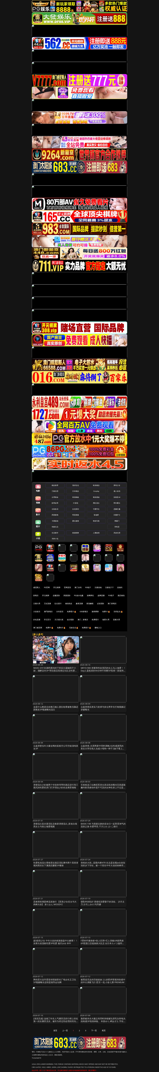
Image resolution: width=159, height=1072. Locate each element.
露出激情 (75, 521)
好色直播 (36, 619)
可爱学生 (96, 509)
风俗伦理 (117, 533)
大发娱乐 (36, 611)
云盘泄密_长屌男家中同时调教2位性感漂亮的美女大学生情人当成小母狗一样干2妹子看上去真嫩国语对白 (103, 748)
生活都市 (55, 533)
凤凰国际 (67, 595)
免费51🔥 (106, 611)
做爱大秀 (105, 619)
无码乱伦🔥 (118, 611)
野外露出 (117, 503)
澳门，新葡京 (83, 619)
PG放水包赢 (78, 595)
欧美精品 (96, 485)
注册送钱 (98, 587)
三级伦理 (55, 491)
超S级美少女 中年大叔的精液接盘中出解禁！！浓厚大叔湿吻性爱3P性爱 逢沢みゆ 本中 (55, 942)
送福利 (119, 587)
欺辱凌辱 (55, 503)
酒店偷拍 (121, 595)
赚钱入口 (98, 627)
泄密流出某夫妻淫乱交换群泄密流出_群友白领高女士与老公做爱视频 (55, 825)
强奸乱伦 (75, 485)
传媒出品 (55, 527)
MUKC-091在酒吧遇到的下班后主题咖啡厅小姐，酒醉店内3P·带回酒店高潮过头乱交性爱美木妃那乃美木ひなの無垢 (55, 670)
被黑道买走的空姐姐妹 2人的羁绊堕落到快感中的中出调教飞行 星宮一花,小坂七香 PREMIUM (103, 981)
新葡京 (36, 595)
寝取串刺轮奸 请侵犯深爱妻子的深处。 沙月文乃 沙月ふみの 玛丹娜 (102, 903)
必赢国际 (56, 595)
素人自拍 (117, 491)
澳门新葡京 (112, 603)
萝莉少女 (117, 485)
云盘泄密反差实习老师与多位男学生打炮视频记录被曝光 (103, 708)
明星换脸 (75, 515)
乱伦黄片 (58, 603)
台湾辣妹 (55, 497)
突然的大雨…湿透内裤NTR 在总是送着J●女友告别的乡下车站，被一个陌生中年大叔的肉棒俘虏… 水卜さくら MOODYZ (103, 865)
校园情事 (75, 533)
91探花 (75, 503)
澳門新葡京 (48, 611)
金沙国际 (70, 619)
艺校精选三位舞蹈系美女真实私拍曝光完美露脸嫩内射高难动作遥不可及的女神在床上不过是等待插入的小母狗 (103, 787)
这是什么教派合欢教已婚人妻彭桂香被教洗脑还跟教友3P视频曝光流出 (55, 708)
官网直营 (67, 587)
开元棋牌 (56, 587)
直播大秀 (116, 619)
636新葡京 (84, 611)
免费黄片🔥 (86, 627)
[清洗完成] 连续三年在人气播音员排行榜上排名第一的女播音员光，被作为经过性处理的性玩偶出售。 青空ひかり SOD (55, 1021)
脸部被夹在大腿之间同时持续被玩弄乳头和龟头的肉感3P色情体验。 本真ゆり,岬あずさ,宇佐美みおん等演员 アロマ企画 (103, 1021)
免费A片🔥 (61, 627)
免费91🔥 (49, 627)
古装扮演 (55, 509)
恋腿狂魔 (117, 509)
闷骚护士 (117, 515)
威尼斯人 (36, 587)
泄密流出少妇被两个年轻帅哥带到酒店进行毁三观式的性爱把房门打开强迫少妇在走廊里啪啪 (55, 786)
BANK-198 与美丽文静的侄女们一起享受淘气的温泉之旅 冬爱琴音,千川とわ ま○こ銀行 (103, 825)
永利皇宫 (59, 611)
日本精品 (75, 491)
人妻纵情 (96, 533)
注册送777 (109, 587)
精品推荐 (55, 485)
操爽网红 (90, 595)
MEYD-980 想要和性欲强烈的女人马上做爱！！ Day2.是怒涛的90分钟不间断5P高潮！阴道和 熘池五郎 (103, 670)
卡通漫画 (55, 521)
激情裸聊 (95, 611)
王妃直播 (47, 603)
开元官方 (47, 619)
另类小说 (55, 538)
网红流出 (96, 503)
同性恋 (117, 527)
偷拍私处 (68, 603)
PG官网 (47, 587)
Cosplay (96, 491)
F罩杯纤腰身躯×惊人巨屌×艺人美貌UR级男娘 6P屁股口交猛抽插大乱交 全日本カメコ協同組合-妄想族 (102, 943)
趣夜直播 (79, 603)
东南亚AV (117, 497)
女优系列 (75, 509)
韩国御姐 (75, 497)
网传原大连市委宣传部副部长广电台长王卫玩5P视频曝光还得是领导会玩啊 (54, 981)
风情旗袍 (55, 515)
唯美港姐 (96, 497)
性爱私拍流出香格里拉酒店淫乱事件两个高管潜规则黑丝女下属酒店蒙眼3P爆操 (55, 864)
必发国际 (100, 603)
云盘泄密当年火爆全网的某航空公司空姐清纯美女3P (55, 747)
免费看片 (95, 619)
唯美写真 (96, 521)
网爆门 (117, 521)
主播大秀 (36, 603)
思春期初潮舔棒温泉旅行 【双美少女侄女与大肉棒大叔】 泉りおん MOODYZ (55, 903)
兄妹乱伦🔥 (73, 627)
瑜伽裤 (96, 515)
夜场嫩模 (90, 603)
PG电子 (88, 587)
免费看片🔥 (71, 611)
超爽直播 (101, 595)
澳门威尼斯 (37, 627)
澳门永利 (78, 587)
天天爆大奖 (59, 619)
